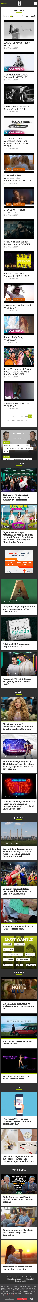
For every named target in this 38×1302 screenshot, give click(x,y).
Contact (28, 1277)
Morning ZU (19, 434)
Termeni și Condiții (20, 1281)
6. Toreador (8, 960)
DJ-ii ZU (9, 1277)
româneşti (16, 16)
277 (9, 420)
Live (5, 3)
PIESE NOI (19, 972)
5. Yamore (30, 954)
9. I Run (19, 965)
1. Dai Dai (7, 944)
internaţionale (30, 16)
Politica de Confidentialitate (13, 1279)
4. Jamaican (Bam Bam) (13, 954)
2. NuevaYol (19, 944)
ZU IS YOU (19, 463)
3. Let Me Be (8, 949)
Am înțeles (23, 1299)
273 (22, 416)
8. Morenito (8, 965)
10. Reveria (31, 965)
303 (22, 420)
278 (13, 420)
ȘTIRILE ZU (19, 817)
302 (18, 420)
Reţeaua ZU (19, 1277)
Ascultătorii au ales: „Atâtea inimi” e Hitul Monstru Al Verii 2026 (18, 448)
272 (18, 416)
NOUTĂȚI (19, 692)
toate (7, 16)
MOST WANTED (19, 939)
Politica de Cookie (30, 1279)
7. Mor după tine (23, 960)
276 (6, 420)
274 (26, 416)
